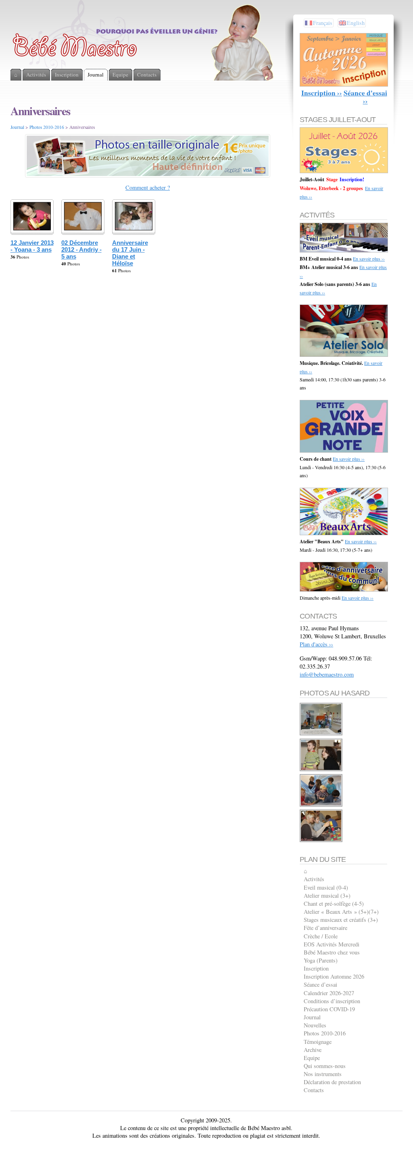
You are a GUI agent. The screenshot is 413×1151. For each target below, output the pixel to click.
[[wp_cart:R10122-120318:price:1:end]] (321, 770)
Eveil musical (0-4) (326, 887)
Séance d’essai (320, 984)
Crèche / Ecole (321, 936)
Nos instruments (323, 1074)
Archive (312, 1050)
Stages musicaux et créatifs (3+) (341, 919)
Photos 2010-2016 (46, 127)
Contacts (314, 1090)
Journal (17, 127)
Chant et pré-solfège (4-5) (334, 903)
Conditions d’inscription (332, 1001)
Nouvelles (315, 1025)
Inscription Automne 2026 (334, 976)
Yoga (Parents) (321, 960)
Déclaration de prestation (332, 1082)
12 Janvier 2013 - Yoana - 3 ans (32, 246)
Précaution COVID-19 (329, 1009)
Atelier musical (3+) (327, 895)
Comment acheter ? (147, 187)
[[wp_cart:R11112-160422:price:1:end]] (321, 841)
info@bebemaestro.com (327, 674)
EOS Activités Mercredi (331, 944)
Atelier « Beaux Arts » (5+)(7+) (341, 911)
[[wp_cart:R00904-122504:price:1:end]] (321, 734)
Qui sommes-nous (325, 1066)
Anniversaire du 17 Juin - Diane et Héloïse (130, 253)
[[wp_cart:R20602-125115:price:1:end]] (321, 805)
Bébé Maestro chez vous (332, 952)
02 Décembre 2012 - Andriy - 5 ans (81, 249)
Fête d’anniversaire (325, 928)
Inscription (316, 968)
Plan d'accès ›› (316, 644)
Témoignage (318, 1041)
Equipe (312, 1058)
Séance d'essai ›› (365, 97)
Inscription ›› (321, 93)
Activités (314, 879)
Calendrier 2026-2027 (329, 993)
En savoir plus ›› (369, 258)
